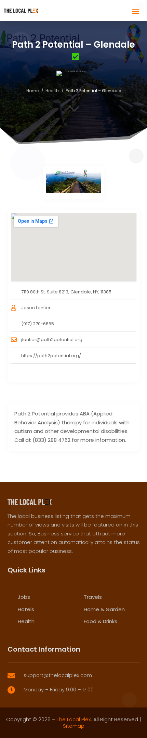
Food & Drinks (100, 621)
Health (52, 91)
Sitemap (73, 725)
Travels (93, 597)
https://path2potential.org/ (51, 355)
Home (32, 91)
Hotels (26, 609)
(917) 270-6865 (37, 323)
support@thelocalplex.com (58, 675)
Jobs (24, 597)
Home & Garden (104, 609)
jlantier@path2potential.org (51, 339)
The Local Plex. (74, 719)
